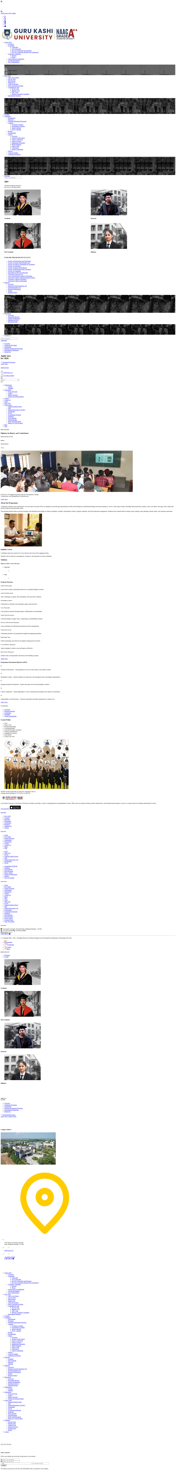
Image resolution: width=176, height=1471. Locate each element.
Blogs (6, 846)
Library (10, 134)
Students (10, 388)
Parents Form (12, 1423)
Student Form (12, 1428)
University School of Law (15, 274)
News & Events (12, 391)
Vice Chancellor (16, 49)
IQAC (6, 401)
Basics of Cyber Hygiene (15, 423)
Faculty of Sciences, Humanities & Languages (21, 264)
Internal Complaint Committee (20, 94)
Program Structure (9, 711)
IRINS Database (16, 144)
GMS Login (4, 13)
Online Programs (9, 838)
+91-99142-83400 (8, 375)
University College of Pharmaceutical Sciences (21, 277)
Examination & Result (14, 415)
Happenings (7, 390)
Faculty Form (12, 1422)
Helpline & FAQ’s (13, 320)
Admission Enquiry (5, 367)
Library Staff (15, 146)
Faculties (7, 114)
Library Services (16, 141)
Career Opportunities (10, 716)
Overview (11, 44)
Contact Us (7, 845)
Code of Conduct (13, 153)
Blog (5, 425)
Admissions (7, 823)
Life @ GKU (12, 79)
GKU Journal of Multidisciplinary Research (12, 3)
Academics (7, 116)
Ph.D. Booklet (12, 418)
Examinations (12, 133)
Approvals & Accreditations (16, 59)
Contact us (7, 335)
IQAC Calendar (16, 129)
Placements (7, 313)
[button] (88, 1)
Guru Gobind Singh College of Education (20, 276)
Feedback (11, 416)
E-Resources (15, 148)
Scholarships (8, 861)
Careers (6, 398)
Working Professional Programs (17, 121)
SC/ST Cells (15, 89)
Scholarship (7, 347)
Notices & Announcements (16, 396)
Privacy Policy (8, 873)
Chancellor (15, 47)
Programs (11, 119)
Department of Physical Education (18, 272)
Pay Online (7, 837)
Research (7, 282)
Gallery (10, 393)
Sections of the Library (18, 138)
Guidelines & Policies (14, 154)
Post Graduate (12, 1360)
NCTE (10, 413)
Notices (10, 151)
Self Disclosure (8, 871)
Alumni (10, 386)
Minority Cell (16, 91)
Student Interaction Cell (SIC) (16, 410)
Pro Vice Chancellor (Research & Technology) (25, 52)
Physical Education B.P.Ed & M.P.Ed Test (12, 10)
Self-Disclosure (12, 420)
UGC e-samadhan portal (7, 6)
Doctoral (10, 1362)
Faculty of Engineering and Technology (19, 261)
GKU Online (12, 13)
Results (10, 131)
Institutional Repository (18, 143)
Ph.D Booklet (8, 869)
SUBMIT (3, 1465)
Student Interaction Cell (11, 860)
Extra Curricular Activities (15, 86)
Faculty (6, 957)
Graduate (10, 1359)
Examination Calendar (18, 126)
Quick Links (8, 405)
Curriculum (7, 713)
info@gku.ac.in (8, 372)
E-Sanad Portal (8, 920)
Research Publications (14, 289)
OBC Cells (15, 92)
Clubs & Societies (13, 84)
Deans (13, 57)
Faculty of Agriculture (14, 266)
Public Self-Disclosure (14, 421)
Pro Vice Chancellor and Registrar (22, 50)
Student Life (11, 82)
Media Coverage (13, 395)
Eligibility (7, 714)
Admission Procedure (10, 345)
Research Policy (12, 292)
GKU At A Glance (13, 77)
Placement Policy (13, 322)
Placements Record (13, 317)
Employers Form (13, 1427)
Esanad (6, 876)
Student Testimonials (14, 318)
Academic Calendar (17, 124)
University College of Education (17, 281)
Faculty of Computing (14, 271)
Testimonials (8, 385)
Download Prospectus (8, 362)
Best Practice (12, 81)
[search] (17, 13)
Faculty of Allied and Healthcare (17, 268)
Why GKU (7, 76)
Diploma (10, 1364)
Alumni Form (12, 1425)
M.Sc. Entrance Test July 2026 (9, 5)
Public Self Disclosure (10, 874)
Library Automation (17, 149)
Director (14, 55)
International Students (14, 96)
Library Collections (17, 139)
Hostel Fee (7, 352)
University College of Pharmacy (17, 279)
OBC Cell (7, 403)
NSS (5, 426)
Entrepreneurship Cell (14, 287)
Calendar (10, 123)
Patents (10, 291)
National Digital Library (15, 406)
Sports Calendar (16, 128)
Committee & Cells (13, 87)
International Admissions (11, 350)
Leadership (11, 45)
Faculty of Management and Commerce (19, 269)
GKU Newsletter (9, 878)
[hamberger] (2, 378)
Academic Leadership (14, 54)
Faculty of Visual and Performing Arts (19, 263)
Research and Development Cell (17, 286)
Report (10, 1430)
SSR (9, 408)
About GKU (8, 42)
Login (6, 835)
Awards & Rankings (14, 60)
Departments (11, 118)
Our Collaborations (13, 62)
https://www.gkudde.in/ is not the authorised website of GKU (17, 8)
